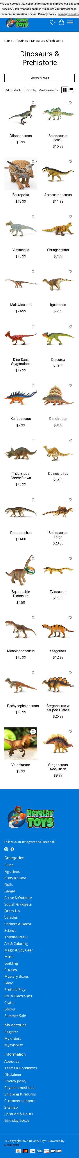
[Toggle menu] (70, 22)
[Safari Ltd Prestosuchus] (20, 511)
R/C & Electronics (18, 996)
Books (9, 1009)
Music (9, 956)
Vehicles (11, 917)
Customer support (19, 1100)
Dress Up (12, 910)
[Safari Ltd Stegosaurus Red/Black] (58, 743)
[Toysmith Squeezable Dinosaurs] (20, 570)
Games (10, 891)
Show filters (39, 78)
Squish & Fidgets (17, 904)
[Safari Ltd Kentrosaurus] (20, 397)
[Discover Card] (46, 1151)
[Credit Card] (18, 1151)
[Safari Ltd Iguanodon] (58, 283)
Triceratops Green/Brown (21, 475)
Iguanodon (58, 305)
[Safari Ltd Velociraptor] (20, 743)
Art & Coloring (16, 943)
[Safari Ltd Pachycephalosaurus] (20, 684)
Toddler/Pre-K (16, 937)
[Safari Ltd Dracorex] (58, 338)
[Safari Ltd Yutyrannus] (20, 228)
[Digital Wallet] (56, 1151)
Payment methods (19, 1087)
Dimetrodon (58, 419)
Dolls (8, 884)
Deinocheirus (58, 473)
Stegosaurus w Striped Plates (58, 708)
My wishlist (13, 1045)
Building (11, 963)
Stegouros (58, 651)
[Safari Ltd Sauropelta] (20, 173)
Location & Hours (18, 1113)
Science (10, 930)
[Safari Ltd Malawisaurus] (20, 283)
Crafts (9, 1002)
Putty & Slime (15, 878)
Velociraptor (20, 765)
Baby (8, 983)
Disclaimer (13, 1074)
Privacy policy (15, 1081)
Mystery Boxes (16, 976)
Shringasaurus (58, 250)
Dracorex (58, 360)
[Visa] (32, 1151)
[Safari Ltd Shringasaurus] (58, 228)
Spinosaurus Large (58, 535)
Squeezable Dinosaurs (21, 594)
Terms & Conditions (20, 1068)
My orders (12, 1038)
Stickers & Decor (17, 924)
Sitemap (11, 1107)
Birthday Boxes (16, 1120)
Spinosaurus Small (58, 138)
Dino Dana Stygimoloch (20, 362)
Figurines (22, 41)
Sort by (31, 90)
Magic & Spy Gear (18, 950)
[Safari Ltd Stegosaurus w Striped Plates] (58, 684)
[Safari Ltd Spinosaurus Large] (58, 511)
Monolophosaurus (21, 651)
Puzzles (10, 969)
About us (11, 1061)
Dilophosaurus (21, 136)
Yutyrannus (21, 250)
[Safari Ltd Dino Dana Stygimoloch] (20, 338)
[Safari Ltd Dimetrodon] (58, 397)
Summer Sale (15, 1015)
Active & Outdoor (18, 897)
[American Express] (39, 1151)
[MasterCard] (25, 1151)
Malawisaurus (20, 305)
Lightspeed (12, 1145)
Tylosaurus (58, 592)
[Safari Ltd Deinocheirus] (58, 452)
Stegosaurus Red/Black (58, 767)
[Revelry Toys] (17, 22)
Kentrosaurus (21, 419)
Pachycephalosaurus (23, 706)
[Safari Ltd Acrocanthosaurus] (58, 173)
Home (8, 41)
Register (11, 1031)
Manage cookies (68, 14)
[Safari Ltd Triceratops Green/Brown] (20, 452)
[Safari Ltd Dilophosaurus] (20, 114)
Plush (9, 864)
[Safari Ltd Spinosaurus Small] (58, 114)
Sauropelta (21, 195)
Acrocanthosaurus (58, 195)
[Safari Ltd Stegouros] (58, 630)
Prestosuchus (21, 533)
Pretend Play (14, 989)
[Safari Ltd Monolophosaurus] (20, 630)
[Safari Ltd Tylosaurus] (58, 570)
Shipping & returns (20, 1094)
